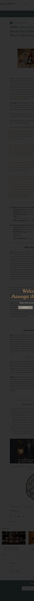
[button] (25, 307)
